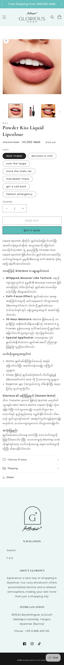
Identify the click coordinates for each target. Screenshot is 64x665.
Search (11, 550)
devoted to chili (42, 156)
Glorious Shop (28, 660)
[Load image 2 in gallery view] (32, 111)
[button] (4, 4)
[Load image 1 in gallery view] (15, 111)
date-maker (14, 156)
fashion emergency (19, 194)
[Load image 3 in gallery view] (48, 111)
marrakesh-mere (17, 179)
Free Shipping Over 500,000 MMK (32, 4)
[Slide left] (4, 112)
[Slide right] (60, 112)
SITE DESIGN (42, 660)
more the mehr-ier (19, 171)
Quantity (7, 201)
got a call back (16, 186)
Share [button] (10, 477)
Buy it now (33, 230)
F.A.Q (10, 558)
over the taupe (16, 163)
